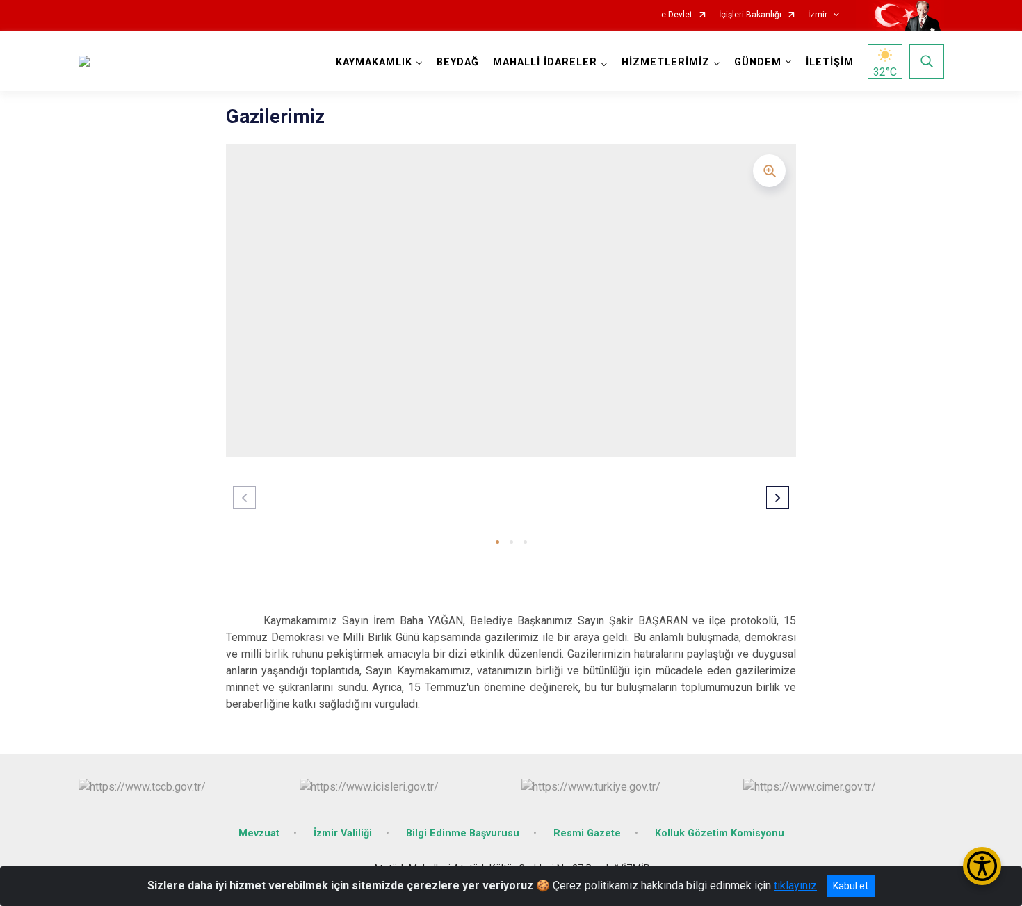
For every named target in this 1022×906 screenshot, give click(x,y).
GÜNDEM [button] (757, 62)
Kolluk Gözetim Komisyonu (719, 833)
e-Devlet (676, 14)
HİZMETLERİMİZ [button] (666, 62)
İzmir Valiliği (343, 833)
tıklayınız (795, 885)
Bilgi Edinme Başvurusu (462, 833)
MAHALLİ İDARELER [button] (545, 62)
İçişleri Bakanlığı (750, 14)
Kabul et (850, 885)
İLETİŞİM (830, 62)
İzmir (817, 14)
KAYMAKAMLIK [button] (374, 62)
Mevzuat (258, 833)
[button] (497, 542)
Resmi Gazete (587, 833)
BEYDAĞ (458, 62)
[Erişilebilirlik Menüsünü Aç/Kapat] (982, 866)
